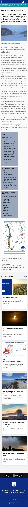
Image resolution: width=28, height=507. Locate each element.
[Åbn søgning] (23, 2)
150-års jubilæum (15, 492)
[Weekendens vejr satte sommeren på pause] (14, 443)
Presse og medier (7, 490)
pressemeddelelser (12, 266)
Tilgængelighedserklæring (14, 503)
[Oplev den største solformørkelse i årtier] (14, 318)
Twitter (2, 269)
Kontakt (22, 492)
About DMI (7, 492)
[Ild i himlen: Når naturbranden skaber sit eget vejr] (14, 412)
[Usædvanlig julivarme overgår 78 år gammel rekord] (14, 381)
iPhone (10, 267)
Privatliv (18, 502)
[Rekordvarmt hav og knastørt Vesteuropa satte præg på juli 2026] (14, 350)
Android (16, 267)
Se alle (25, 276)
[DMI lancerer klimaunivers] (14, 287)
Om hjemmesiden (12, 502)
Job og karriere (16, 490)
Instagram (8, 269)
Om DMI (23, 490)
